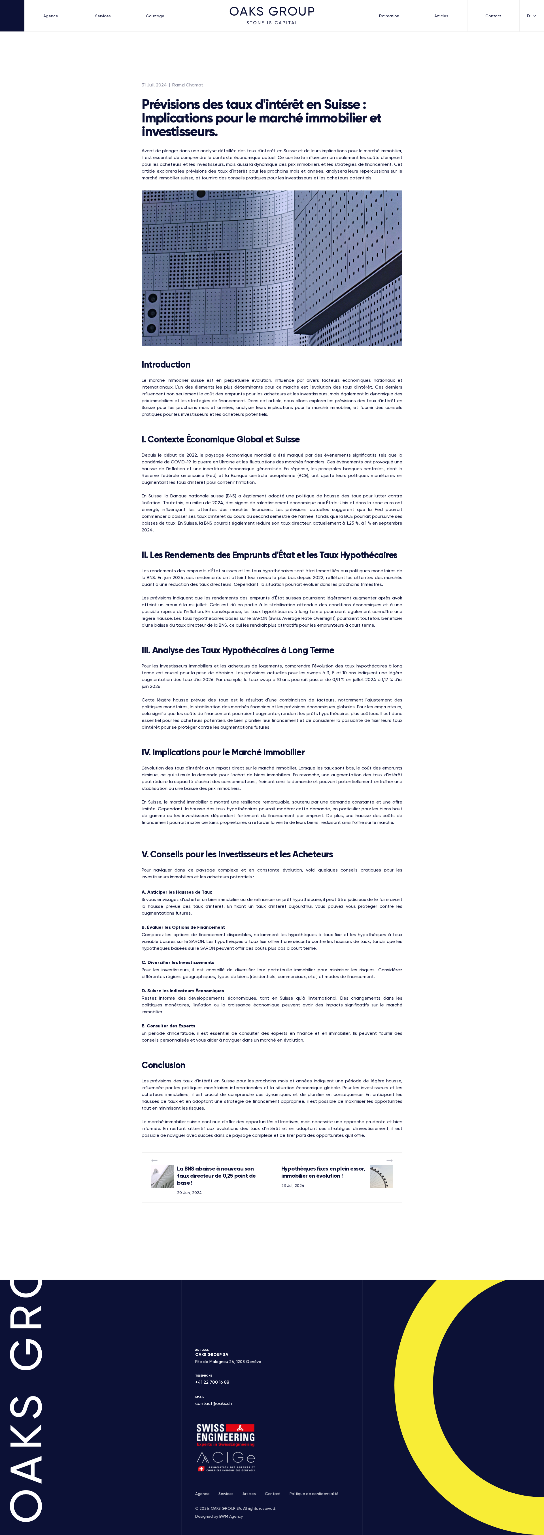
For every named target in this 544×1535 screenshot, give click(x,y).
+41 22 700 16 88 (212, 1382)
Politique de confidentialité (314, 1493)
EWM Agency (231, 1516)
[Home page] (272, 15)
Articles (441, 16)
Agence (50, 16)
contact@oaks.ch (213, 1403)
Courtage (155, 16)
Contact (493, 16)
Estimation (389, 16)
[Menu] (12, 15)
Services (103, 16)
